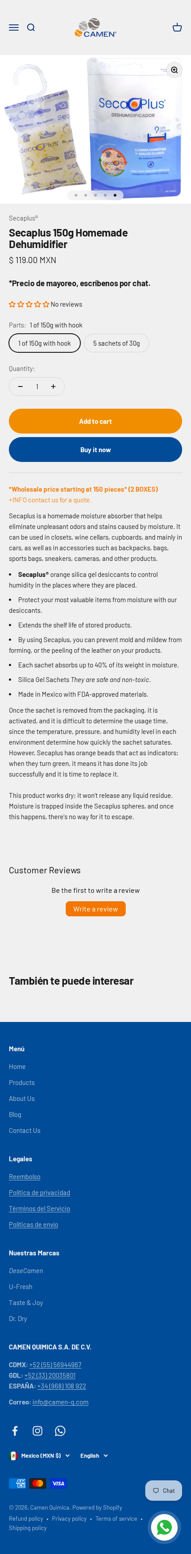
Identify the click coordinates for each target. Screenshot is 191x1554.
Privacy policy (69, 1518)
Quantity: (22, 368)
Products (22, 1082)
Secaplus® (23, 218)
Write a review (95, 908)
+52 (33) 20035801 (50, 1375)
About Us (22, 1098)
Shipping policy (28, 1527)
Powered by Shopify (97, 1507)
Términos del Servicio (39, 1208)
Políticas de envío (33, 1224)
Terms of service (116, 1518)
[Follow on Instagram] (38, 1431)
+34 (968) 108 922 (61, 1386)
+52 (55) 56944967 (55, 1365)
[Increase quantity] (53, 386)
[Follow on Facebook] (15, 1431)
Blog (15, 1114)
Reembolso (24, 1176)
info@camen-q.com (60, 1402)
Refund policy (26, 1518)
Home (17, 1066)
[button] (30, 304)
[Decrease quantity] (20, 386)
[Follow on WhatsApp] (60, 1431)
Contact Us (24, 1130)
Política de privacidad (39, 1192)
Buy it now (95, 450)
